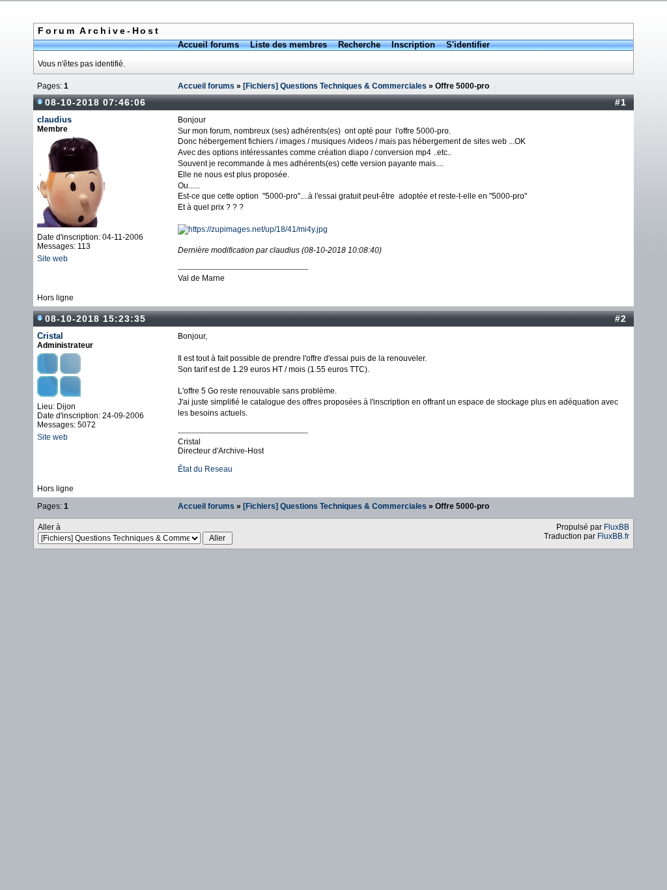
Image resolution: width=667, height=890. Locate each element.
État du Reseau (205, 469)
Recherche (359, 45)
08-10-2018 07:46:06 (95, 102)
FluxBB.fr (613, 536)
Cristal (50, 336)
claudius (54, 119)
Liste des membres (288, 45)
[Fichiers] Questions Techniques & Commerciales (335, 86)
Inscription (413, 45)
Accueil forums (208, 45)
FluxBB (616, 527)
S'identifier (468, 45)
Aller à (49, 527)
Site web (52, 258)
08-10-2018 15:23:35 (95, 318)
